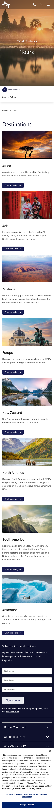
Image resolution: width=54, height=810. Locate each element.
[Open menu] (48, 5)
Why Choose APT (15, 746)
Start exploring (11, 185)
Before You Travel (14, 727)
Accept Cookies (27, 804)
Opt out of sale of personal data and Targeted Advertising (27, 795)
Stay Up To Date (9, 97)
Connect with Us (14, 737)
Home (4, 110)
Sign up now (13, 700)
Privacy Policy (12, 711)
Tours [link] (15, 110)
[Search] (41, 5)
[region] (27, 779)
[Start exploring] (27, 145)
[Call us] (34, 5)
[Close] (50, 751)
